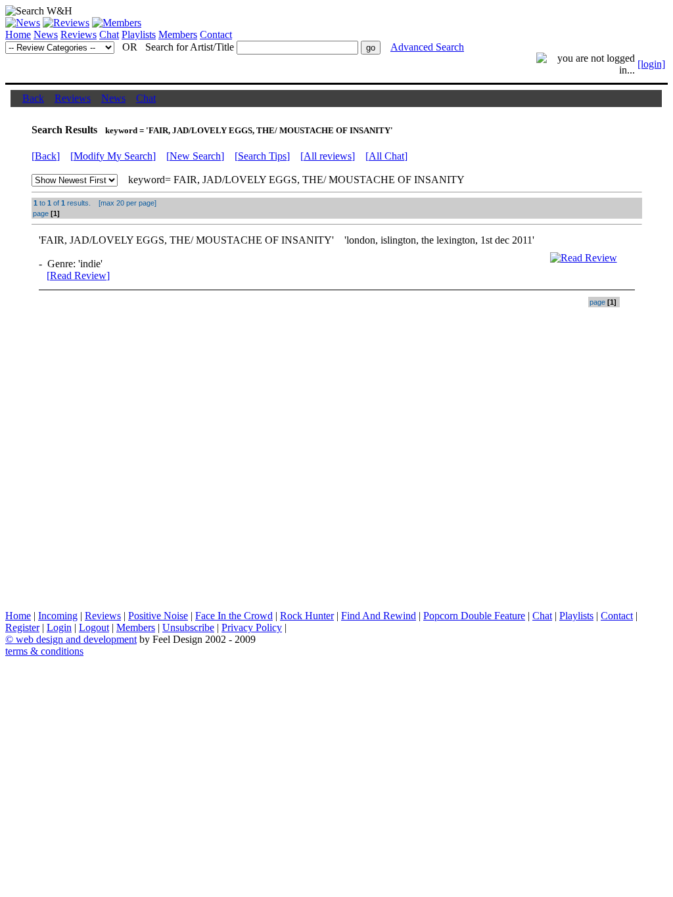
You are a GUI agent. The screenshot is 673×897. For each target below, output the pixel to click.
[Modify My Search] (113, 156)
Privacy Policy (251, 627)
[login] (651, 64)
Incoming (58, 615)
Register (22, 627)
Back (33, 98)
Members (177, 34)
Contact (216, 34)
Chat (109, 34)
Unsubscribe (188, 627)
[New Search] (195, 156)
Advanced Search (427, 47)
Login (59, 627)
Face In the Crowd (234, 615)
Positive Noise (158, 615)
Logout (94, 627)
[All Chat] (386, 156)
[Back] (46, 156)
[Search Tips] (262, 156)
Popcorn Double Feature (474, 615)
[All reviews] (327, 156)
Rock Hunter (307, 615)
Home (18, 34)
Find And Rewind (378, 615)
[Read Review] (78, 275)
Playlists (139, 34)
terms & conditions (44, 651)
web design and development (76, 639)
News (46, 34)
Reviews (78, 34)
